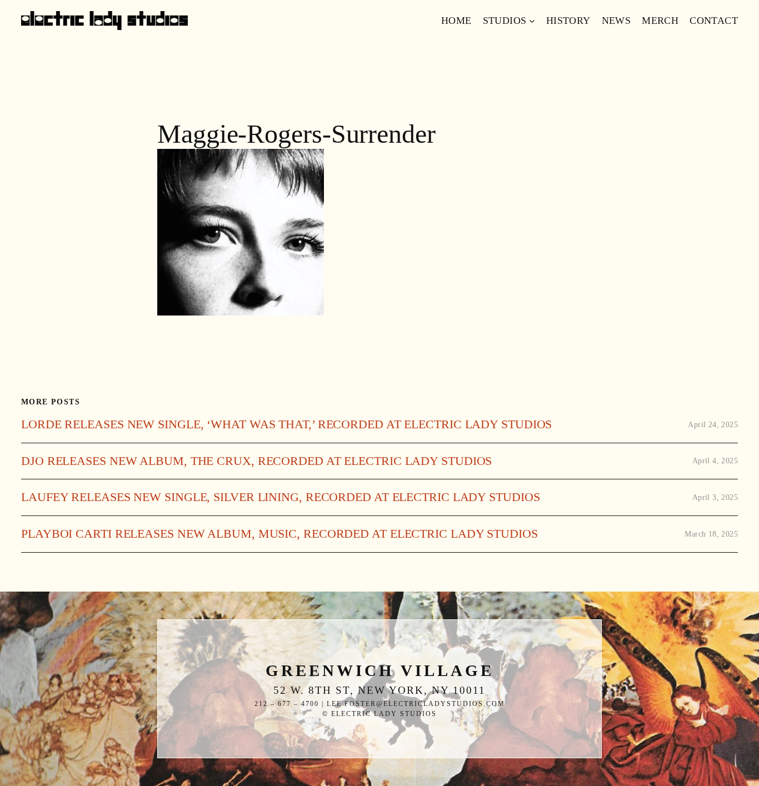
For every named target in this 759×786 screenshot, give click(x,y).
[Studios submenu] (532, 21)
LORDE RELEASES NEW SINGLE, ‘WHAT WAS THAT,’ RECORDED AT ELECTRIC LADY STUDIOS (286, 424)
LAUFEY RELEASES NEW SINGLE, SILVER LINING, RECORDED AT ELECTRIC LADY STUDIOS (280, 497)
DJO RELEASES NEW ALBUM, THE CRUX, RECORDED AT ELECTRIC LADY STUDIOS (256, 461)
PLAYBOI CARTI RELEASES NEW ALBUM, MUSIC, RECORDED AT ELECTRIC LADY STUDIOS (279, 533)
